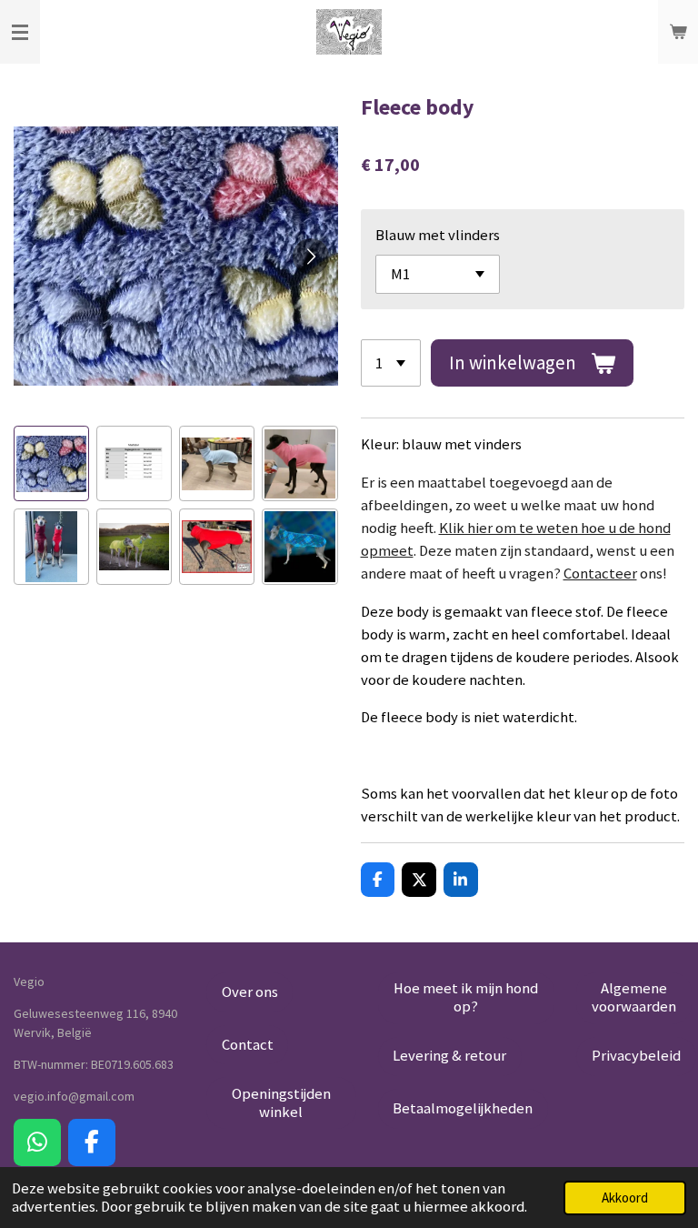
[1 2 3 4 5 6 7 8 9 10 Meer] (391, 363)
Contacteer (600, 573)
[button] (51, 463)
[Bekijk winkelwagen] (678, 32)
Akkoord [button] (625, 1197)
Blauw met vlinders (437, 235)
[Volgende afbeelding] (311, 256)
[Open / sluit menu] (20, 32)
